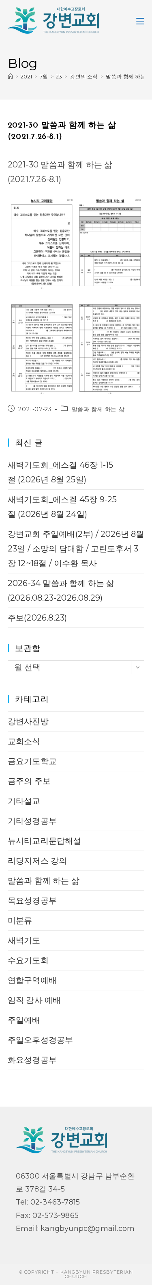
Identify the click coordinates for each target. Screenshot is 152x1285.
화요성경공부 (32, 1060)
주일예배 (24, 1020)
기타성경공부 (32, 821)
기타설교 (24, 801)
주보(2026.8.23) (37, 618)
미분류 (20, 920)
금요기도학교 (32, 761)
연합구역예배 (32, 980)
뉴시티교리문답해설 (44, 841)
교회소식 (24, 741)
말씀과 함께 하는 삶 (98, 409)
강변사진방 (28, 721)
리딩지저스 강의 (37, 861)
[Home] (10, 76)
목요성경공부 (32, 900)
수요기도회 (28, 960)
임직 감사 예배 (34, 1000)
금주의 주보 (29, 781)
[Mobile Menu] (140, 20)
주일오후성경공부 (40, 1040)
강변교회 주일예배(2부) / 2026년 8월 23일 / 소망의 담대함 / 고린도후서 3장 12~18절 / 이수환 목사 (76, 548)
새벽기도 (24, 940)
